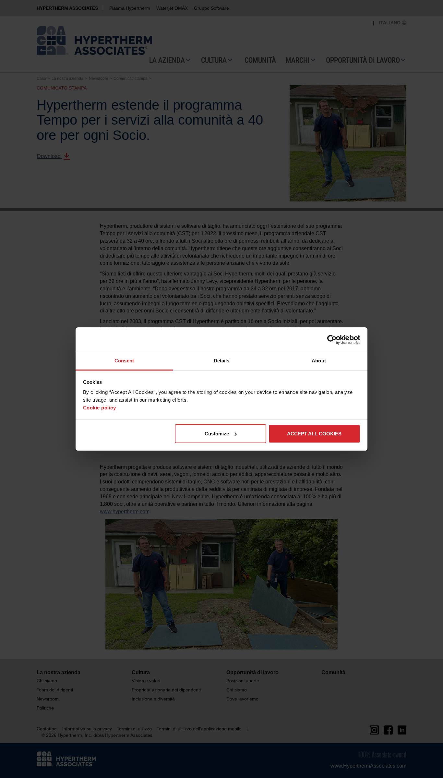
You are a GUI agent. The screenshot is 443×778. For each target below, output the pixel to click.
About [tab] (319, 360)
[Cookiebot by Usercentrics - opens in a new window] (332, 340)
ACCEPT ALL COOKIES (314, 433)
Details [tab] (222, 360)
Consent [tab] (124, 360)
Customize (217, 433)
